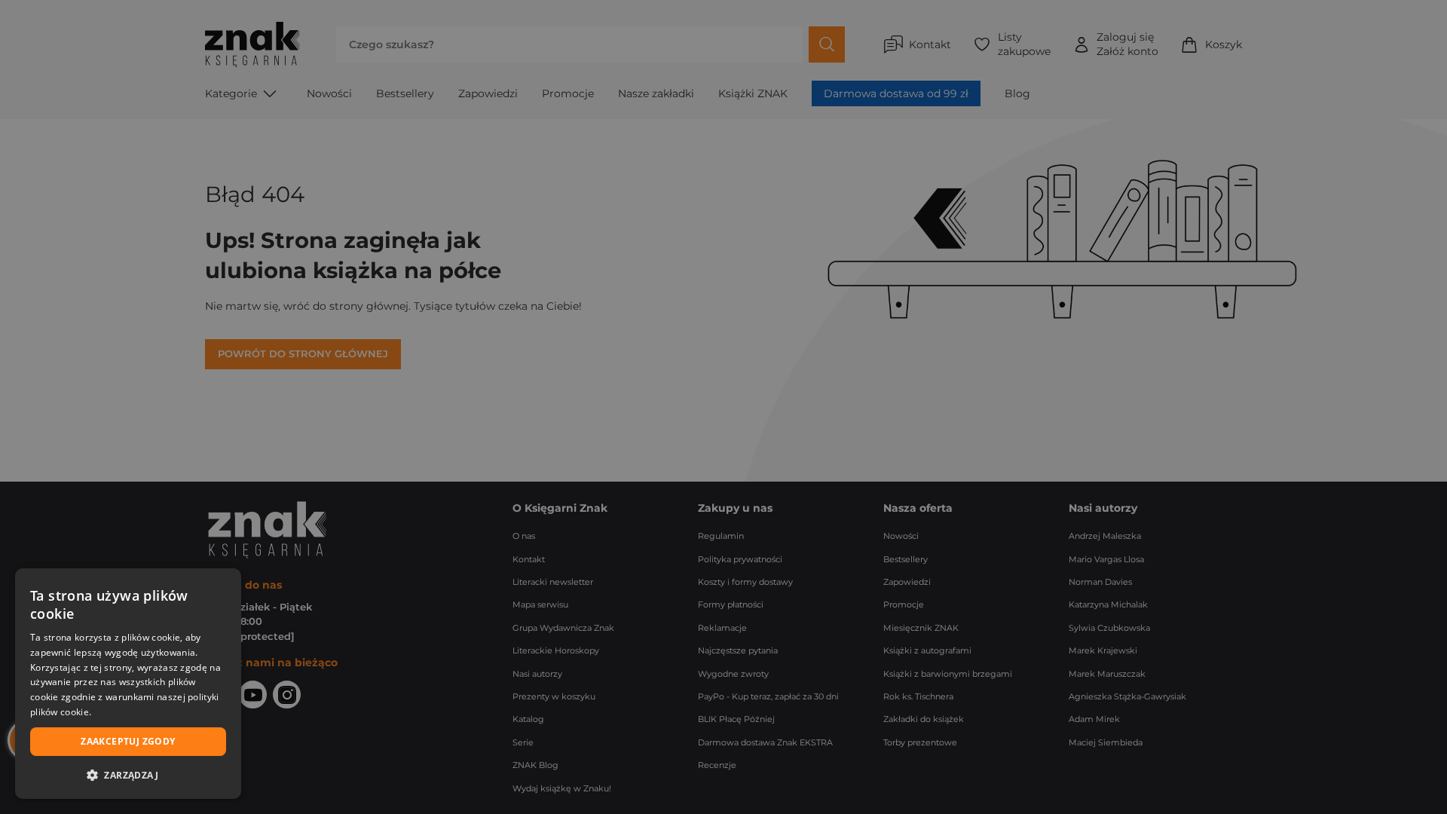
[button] (128, 775)
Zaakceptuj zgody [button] (128, 741)
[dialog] (128, 683)
